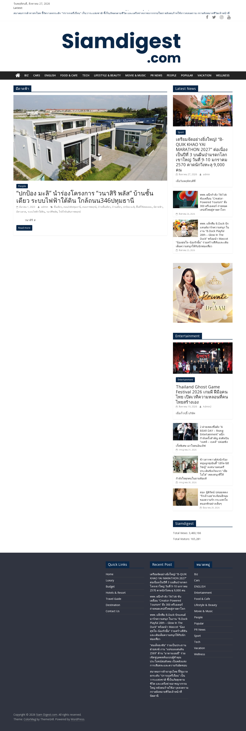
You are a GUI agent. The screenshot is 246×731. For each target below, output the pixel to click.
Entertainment (185, 379)
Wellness (222, 75)
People (171, 75)
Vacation (204, 75)
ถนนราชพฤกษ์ (89, 207)
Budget (110, 586)
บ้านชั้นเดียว (104, 207)
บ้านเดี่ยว (116, 207)
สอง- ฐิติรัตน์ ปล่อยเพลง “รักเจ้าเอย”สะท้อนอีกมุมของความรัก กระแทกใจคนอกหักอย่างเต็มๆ (214, 497)
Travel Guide (113, 599)
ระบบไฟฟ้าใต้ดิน (36, 211)
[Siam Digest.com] (17, 75)
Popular (187, 75)
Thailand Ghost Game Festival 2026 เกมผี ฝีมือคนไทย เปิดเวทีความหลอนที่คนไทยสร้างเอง (202, 394)
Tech (85, 75)
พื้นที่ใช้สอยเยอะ (144, 207)
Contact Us (113, 611)
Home (109, 574)
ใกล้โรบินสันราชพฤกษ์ (70, 211)
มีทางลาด (21, 211)
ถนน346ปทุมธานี (72, 207)
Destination (113, 605)
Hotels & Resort (116, 592)
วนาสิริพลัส (51, 211)
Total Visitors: (182, 539)
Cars (36, 75)
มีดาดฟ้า (158, 207)
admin (45, 207)
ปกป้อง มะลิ (129, 207)
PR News (156, 75)
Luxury (110, 580)
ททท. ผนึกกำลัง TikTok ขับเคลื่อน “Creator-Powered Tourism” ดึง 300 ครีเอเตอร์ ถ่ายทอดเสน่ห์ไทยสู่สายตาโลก (213, 202)
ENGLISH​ (50, 75)
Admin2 (207, 406)
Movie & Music (135, 75)
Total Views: (181, 533)
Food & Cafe (69, 75)
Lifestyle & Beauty (107, 75)
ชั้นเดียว (58, 207)
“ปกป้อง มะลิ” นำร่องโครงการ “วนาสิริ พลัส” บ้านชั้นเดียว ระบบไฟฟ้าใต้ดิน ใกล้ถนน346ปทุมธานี (84, 196)
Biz (26, 75)
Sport (181, 132)
